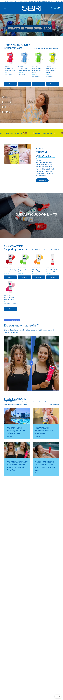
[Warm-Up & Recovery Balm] (38, 259)
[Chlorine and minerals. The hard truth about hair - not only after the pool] (46, 450)
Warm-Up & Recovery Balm (36, 270)
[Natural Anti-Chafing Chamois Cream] (10, 259)
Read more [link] (9, 436)
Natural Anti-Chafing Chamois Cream (10, 270)
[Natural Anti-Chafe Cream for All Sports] (52, 259)
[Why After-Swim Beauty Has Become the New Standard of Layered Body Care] (17, 450)
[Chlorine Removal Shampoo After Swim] (10, 58)
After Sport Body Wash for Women (9, 298)
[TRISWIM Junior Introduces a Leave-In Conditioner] (46, 416)
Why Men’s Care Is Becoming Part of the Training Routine (16, 430)
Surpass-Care (7, 267)
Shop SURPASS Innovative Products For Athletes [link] (45, 249)
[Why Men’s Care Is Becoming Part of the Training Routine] (17, 416)
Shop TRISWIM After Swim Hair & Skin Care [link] (46, 48)
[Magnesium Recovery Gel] (24, 259)
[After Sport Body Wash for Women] (10, 287)
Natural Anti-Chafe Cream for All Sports (52, 270)
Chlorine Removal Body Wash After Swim (37, 70)
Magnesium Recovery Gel (24, 270)
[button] (42, 180)
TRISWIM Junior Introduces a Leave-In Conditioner (44, 430)
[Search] (51, 8)
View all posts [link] (54, 404)
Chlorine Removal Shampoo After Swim (10, 69)
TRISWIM (6, 66)
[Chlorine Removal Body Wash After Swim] (38, 58)
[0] (57, 8)
